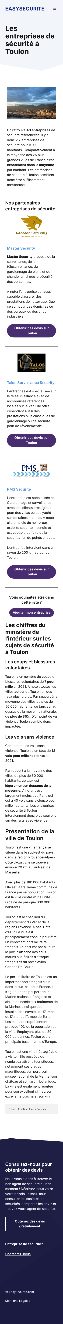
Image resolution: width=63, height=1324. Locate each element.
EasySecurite (24, 9)
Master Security (21, 248)
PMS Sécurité (19, 489)
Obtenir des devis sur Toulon (31, 330)
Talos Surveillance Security (30, 382)
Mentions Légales (17, 1301)
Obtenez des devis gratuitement (30, 1223)
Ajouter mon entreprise (31, 612)
